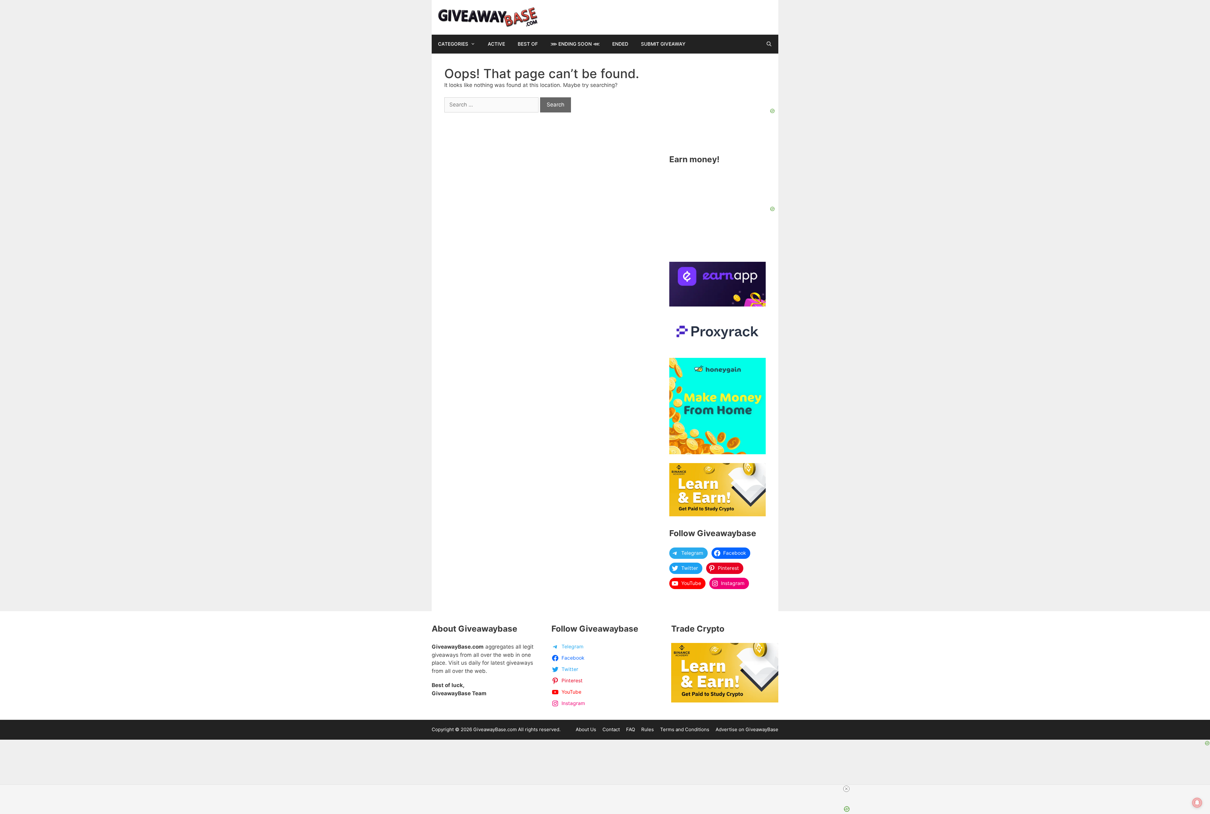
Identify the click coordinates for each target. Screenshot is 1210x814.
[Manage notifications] (1197, 803)
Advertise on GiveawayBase (747, 729)
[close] (846, 789)
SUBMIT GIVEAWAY (663, 44)
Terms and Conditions (684, 729)
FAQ (630, 729)
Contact (611, 729)
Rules (647, 729)
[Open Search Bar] (769, 44)
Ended (620, 44)
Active (496, 44)
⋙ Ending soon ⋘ (575, 44)
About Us (586, 729)
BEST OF (528, 44)
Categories (453, 44)
